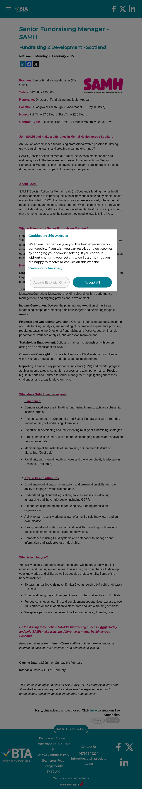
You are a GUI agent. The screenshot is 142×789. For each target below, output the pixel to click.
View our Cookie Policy (45, 268)
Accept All (92, 282)
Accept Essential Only (49, 282)
